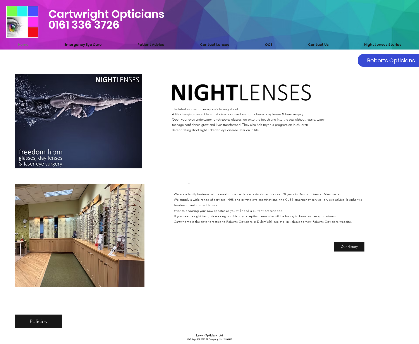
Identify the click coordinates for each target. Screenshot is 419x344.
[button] (349, 247)
